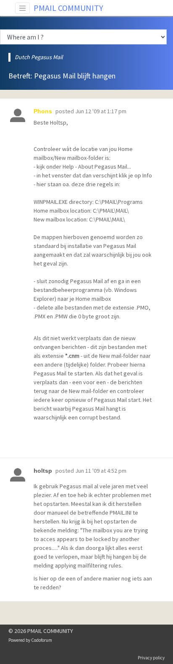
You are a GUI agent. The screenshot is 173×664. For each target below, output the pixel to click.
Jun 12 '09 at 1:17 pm (100, 111)
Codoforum (41, 640)
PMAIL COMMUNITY (68, 8)
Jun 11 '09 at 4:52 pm (100, 470)
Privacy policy (151, 658)
